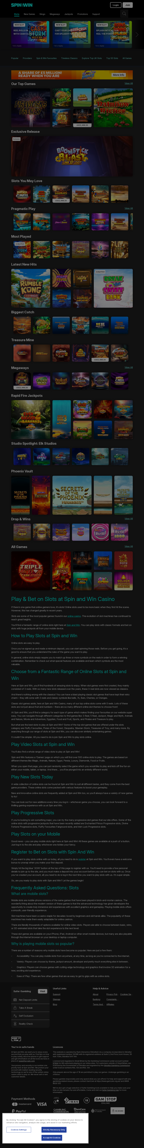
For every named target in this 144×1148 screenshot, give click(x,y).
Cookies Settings (19, 1130)
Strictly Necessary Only (54, 1130)
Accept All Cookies (51, 1138)
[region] (45, 1128)
